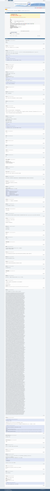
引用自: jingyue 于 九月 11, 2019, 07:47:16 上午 (11, 58)
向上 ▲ (44, 489)
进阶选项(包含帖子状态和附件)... (14, 32)
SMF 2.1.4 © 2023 (6, 489)
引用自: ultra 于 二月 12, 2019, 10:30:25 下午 (11, 425)
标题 (10, 21)
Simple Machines (9, 489)
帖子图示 (11, 22)
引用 (43, 48)
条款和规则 (43, 489)
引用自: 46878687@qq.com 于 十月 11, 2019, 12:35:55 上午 (12, 419)
